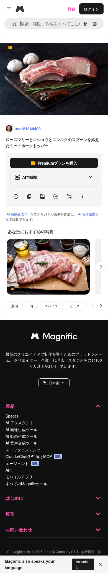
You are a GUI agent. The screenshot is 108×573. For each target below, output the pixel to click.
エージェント (22, 463)
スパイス (51, 305)
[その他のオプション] (82, 196)
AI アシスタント (20, 422)
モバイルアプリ (19, 476)
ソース (74, 305)
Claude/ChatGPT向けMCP (33, 456)
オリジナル (38, 48)
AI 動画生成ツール (21, 436)
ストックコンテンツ (23, 450)
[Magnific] (54, 337)
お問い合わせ (19, 529)
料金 (71, 9)
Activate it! (82, 564)
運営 (10, 514)
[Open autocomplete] (12, 24)
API (9, 470)
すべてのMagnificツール (26, 483)
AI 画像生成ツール (20, 214)
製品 (10, 406)
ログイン (91, 9)
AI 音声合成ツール (21, 443)
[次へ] (101, 267)
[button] (54, 382)
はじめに (14, 498)
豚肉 (14, 305)
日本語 (54, 382)
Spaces (12, 416)
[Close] (100, 564)
